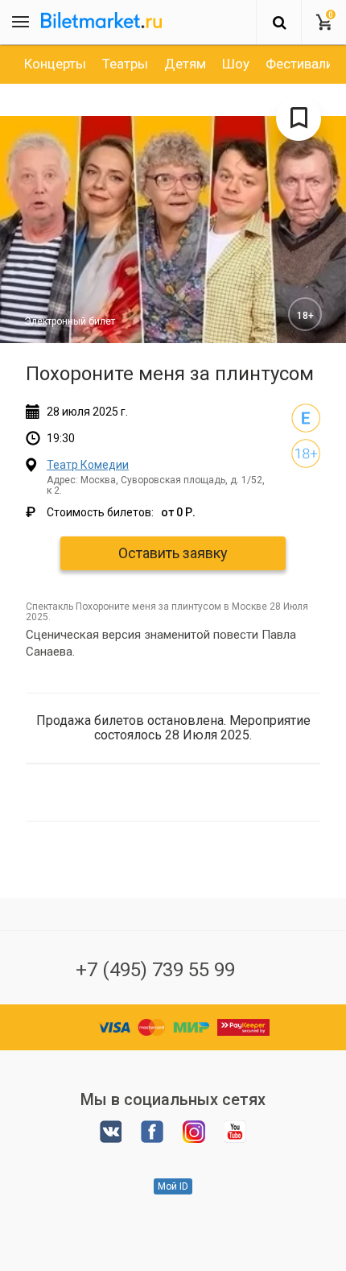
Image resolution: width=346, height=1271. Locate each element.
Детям (185, 64)
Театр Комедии (88, 464)
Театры (125, 64)
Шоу (235, 64)
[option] (55, 64)
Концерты (55, 64)
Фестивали (299, 64)
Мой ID (173, 1186)
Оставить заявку (173, 552)
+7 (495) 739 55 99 (155, 969)
